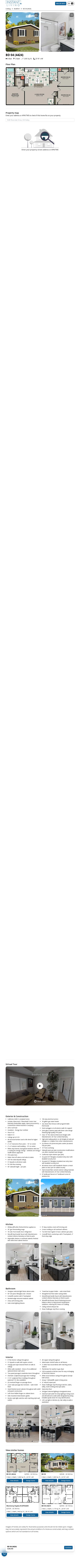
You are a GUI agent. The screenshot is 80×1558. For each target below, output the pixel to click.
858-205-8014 (60, 3)
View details (14, 1481)
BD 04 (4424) (27, 9)
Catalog (8, 9)
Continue (68, 1547)
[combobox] (40, 120)
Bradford (17, 9)
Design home (30, 1481)
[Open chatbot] (4, 1553)
